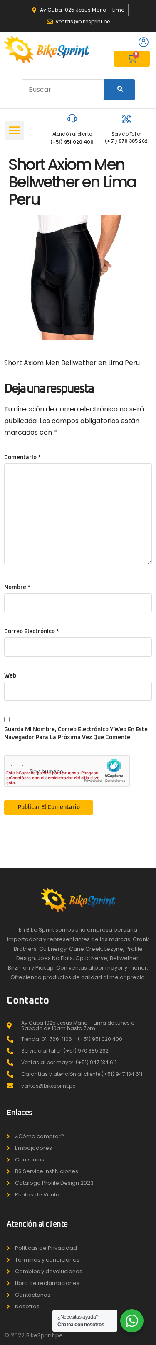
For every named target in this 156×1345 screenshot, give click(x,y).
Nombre (17, 587)
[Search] (119, 89)
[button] (14, 130)
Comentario (22, 458)
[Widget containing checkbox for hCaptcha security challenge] (67, 771)
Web (10, 676)
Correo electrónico (31, 632)
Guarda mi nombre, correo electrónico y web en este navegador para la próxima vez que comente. (76, 734)
